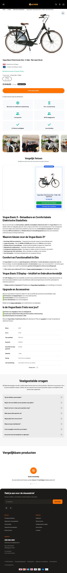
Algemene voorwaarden (11, 521)
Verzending (8, 524)
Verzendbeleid (53, 561)
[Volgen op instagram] (6, 508)
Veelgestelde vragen (42, 524)
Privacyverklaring (10, 518)
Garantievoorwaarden (11, 527)
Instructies (39, 527)
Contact (38, 530)
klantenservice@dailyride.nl (12, 542)
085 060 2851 (10, 540)
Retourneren (8, 530)
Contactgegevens (9, 565)
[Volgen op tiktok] (11, 508)
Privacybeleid (30, 561)
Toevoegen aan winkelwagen (49, 203)
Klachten (38, 518)
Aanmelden (57, 501)
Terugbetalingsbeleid (20, 561)
